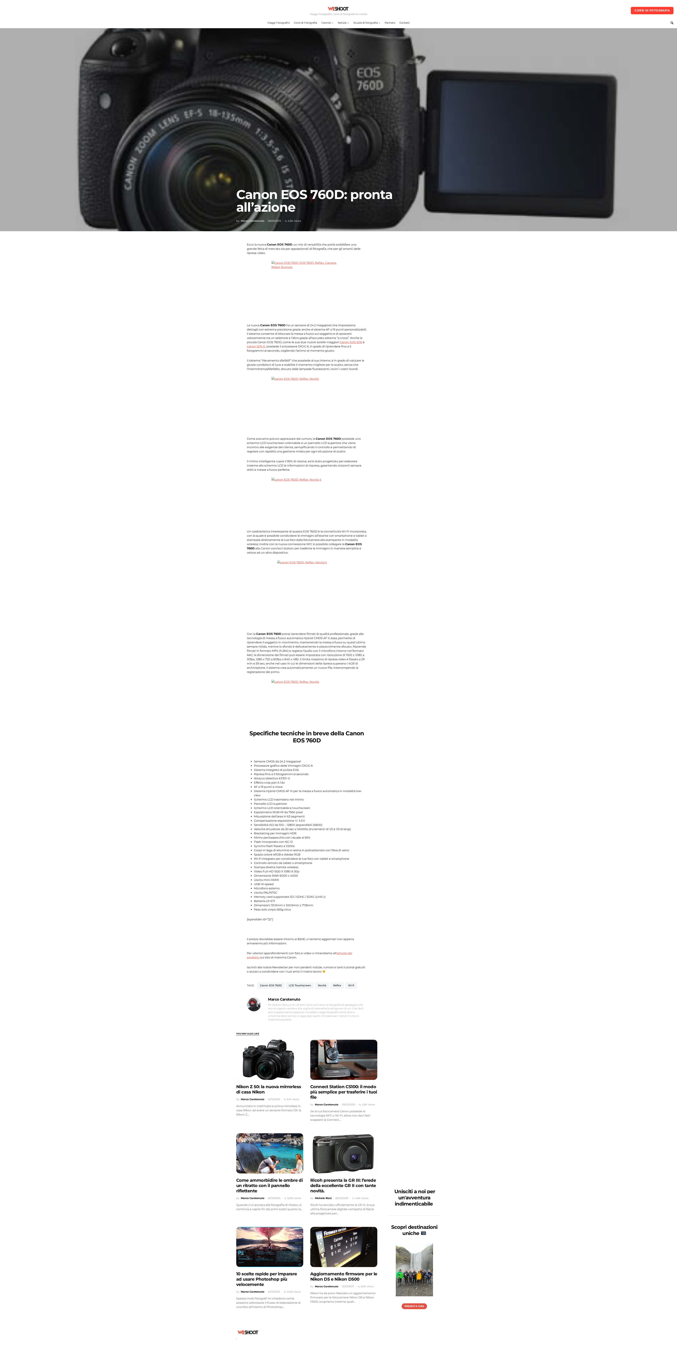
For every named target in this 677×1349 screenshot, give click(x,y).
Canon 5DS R (256, 346)
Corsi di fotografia (652, 10)
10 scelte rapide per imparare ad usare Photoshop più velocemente (266, 1279)
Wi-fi (351, 985)
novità (322, 985)
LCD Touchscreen (300, 985)
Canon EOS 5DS (351, 342)
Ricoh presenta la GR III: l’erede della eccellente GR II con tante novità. (343, 1185)
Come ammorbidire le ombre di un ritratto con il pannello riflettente (269, 1185)
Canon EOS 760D (271, 985)
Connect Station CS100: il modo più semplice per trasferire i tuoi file (343, 1092)
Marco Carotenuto (252, 220)
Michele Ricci (323, 1198)
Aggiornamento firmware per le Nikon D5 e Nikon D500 (343, 1276)
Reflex (337, 985)
